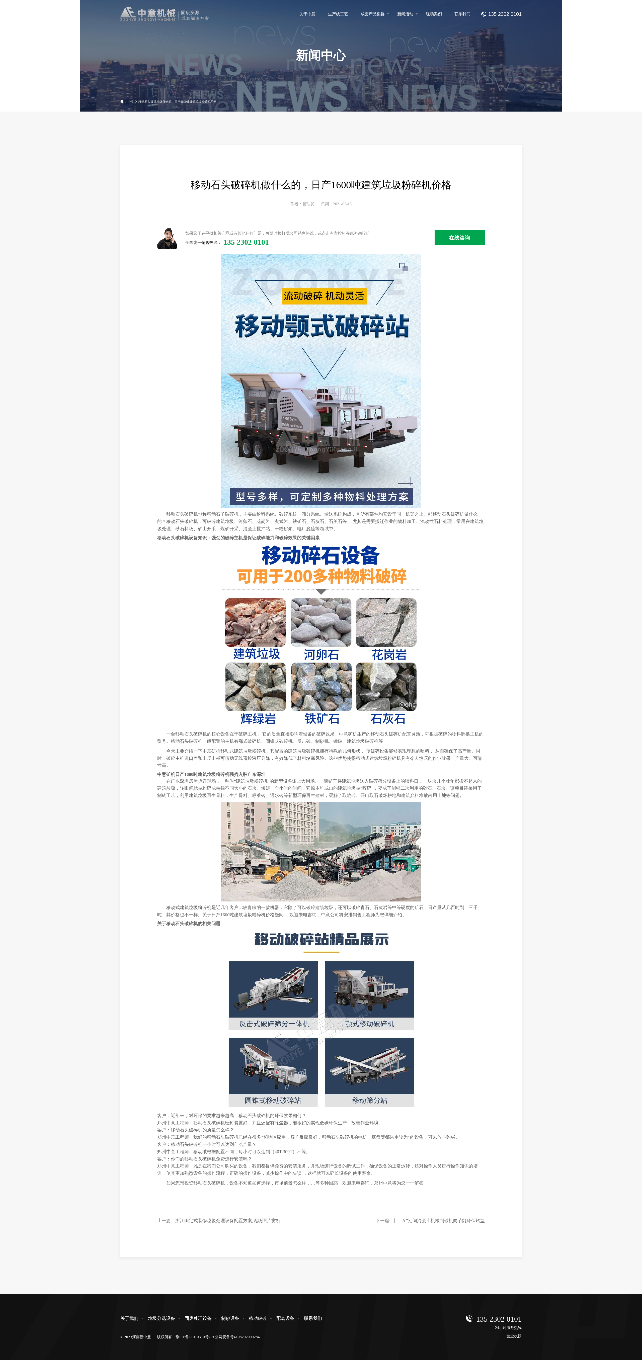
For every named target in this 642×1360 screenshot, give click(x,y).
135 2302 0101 (499, 1319)
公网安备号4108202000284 (237, 1337)
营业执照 (514, 1336)
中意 (131, 102)
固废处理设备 (198, 1318)
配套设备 (285, 1318)
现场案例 (434, 14)
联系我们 (462, 14)
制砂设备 (230, 1318)
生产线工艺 (338, 14)
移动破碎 (258, 1318)
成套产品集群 (373, 14)
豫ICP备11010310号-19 (195, 1337)
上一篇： (218, 1220)
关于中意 (307, 14)
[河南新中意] (168, 14)
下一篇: (430, 1220)
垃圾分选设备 (161, 1318)
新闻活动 (405, 14)
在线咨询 (459, 237)
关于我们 (129, 1318)
